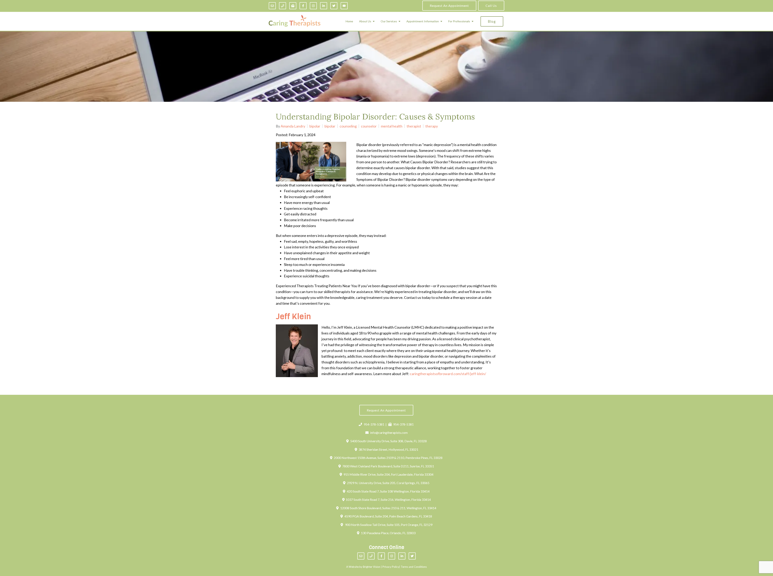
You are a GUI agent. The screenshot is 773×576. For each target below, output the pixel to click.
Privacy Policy (390, 566)
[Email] (272, 5)
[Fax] (292, 5)
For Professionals (459, 21)
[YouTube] (344, 5)
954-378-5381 (374, 424)
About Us (365, 21)
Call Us (491, 5)
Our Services (389, 21)
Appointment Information (422, 21)
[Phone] (282, 5)
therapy (431, 126)
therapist (414, 126)
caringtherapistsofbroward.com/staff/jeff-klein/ (448, 373)
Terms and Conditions (414, 566)
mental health (391, 126)
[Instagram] (313, 5)
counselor (369, 126)
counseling (348, 126)
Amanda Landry (293, 126)
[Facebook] (303, 5)
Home (349, 21)
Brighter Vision (371, 566)
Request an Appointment (449, 5)
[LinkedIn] (323, 5)
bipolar (314, 126)
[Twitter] (333, 5)
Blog (492, 21)
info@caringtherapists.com (389, 432)
